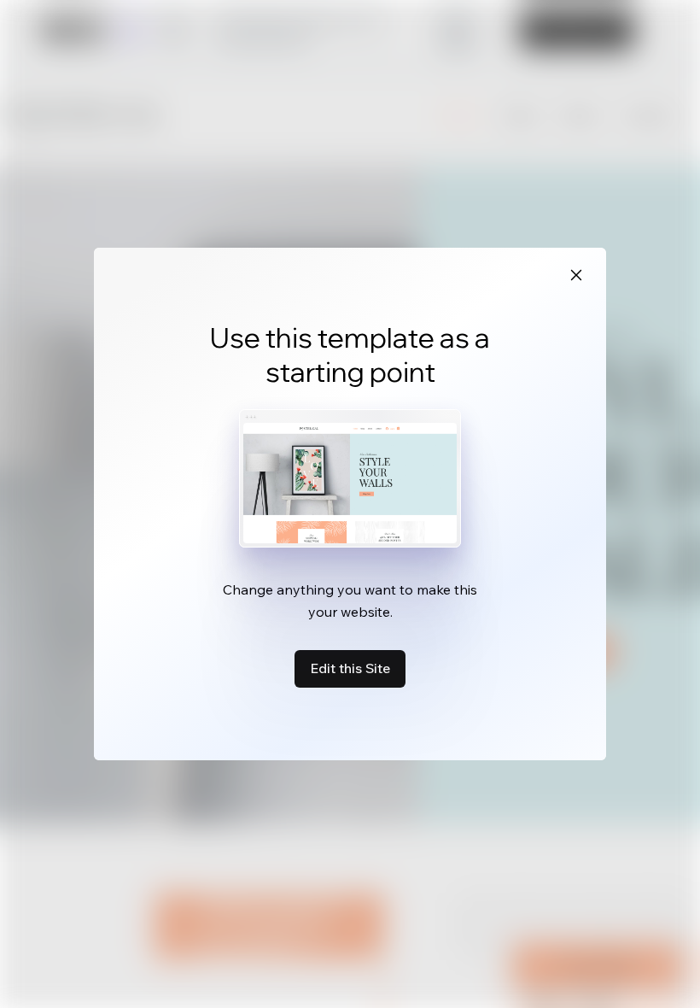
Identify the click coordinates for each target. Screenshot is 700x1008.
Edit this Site (350, 668)
